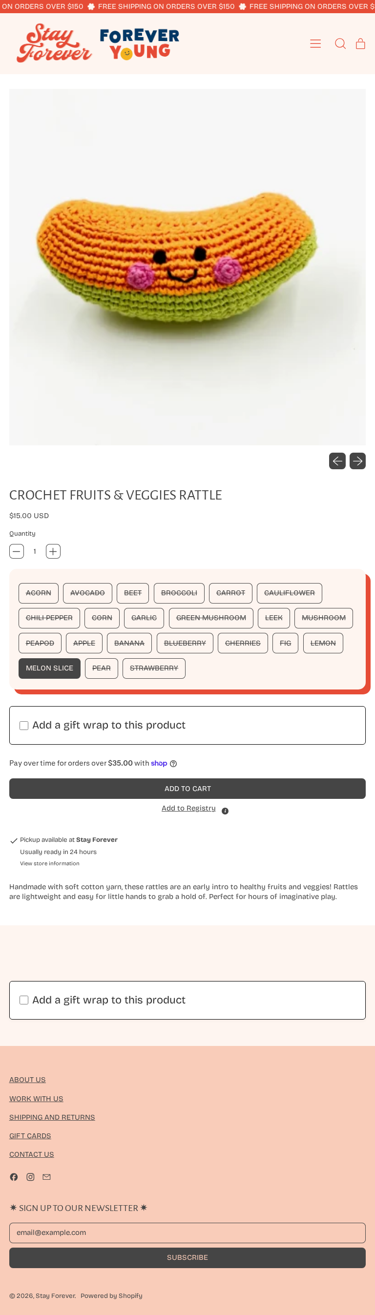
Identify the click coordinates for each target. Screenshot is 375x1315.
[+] (53, 551)
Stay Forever (55, 1296)
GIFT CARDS (30, 1135)
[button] (187, 267)
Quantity (22, 534)
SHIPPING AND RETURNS (52, 1117)
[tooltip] (225, 811)
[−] (16, 551)
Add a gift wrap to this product (109, 725)
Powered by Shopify (112, 1296)
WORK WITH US (36, 1098)
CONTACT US (31, 1154)
